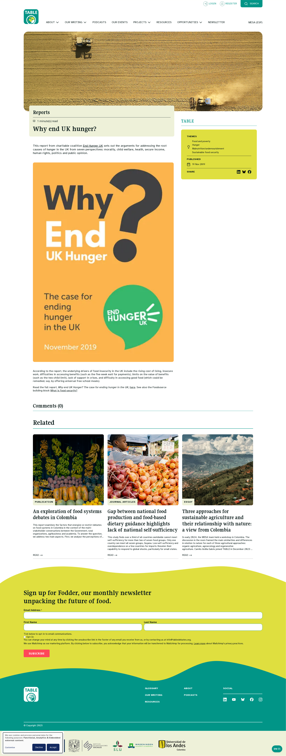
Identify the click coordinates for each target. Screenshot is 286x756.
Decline (39, 747)
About (188, 688)
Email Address (33, 610)
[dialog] (33, 742)
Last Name (150, 622)
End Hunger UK (93, 146)
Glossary (151, 688)
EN (275, 748)
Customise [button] (10, 747)
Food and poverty (201, 141)
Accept (53, 747)
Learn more (200, 643)
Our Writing (153, 695)
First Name (30, 622)
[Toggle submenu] (57, 22)
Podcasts (190, 695)
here (132, 387)
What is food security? (63, 390)
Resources (152, 701)
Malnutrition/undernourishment (208, 148)
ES (279, 748)
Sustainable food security (205, 152)
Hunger (196, 145)
